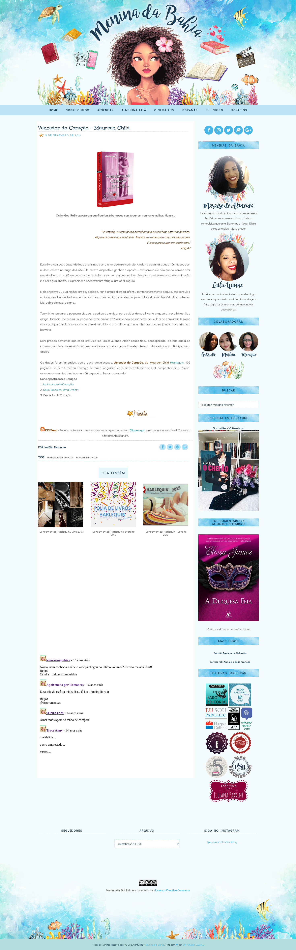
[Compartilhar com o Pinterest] (177, 447)
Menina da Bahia (154, 944)
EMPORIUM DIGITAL (193, 944)
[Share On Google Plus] (185, 447)
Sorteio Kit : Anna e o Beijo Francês (230, 662)
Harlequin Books (60, 457)
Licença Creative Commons (172, 890)
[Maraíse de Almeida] (228, 208)
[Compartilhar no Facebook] (162, 447)
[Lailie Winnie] (228, 289)
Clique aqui (137, 430)
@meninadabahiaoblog (222, 842)
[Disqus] (114, 598)
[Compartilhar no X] (170, 447)
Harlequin (177, 362)
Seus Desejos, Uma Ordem (60, 390)
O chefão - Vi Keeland (228, 428)
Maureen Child (87, 457)
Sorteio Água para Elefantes (230, 653)
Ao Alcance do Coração (58, 384)
